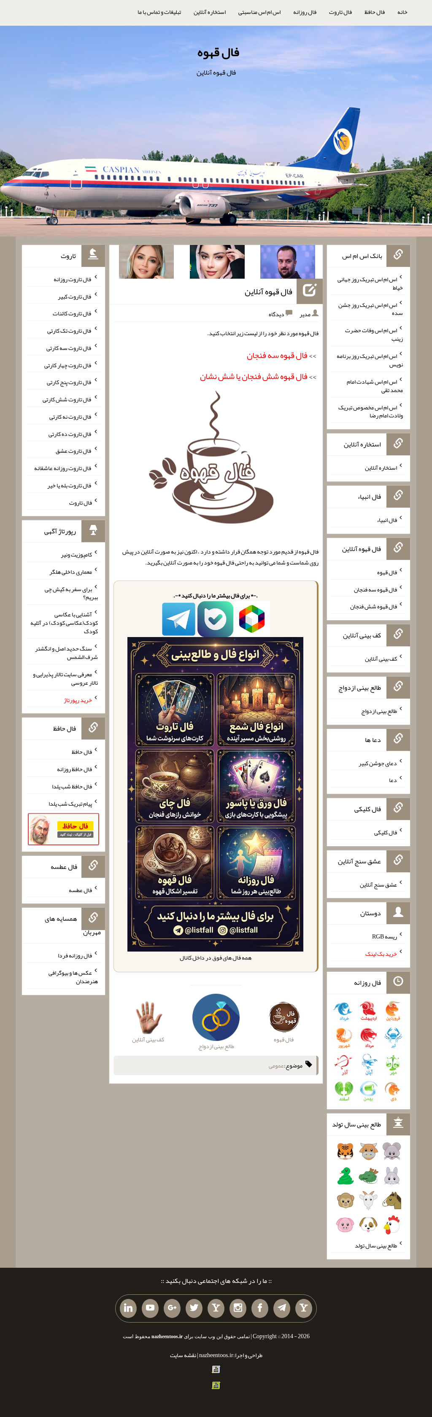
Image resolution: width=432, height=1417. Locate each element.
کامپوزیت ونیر (76, 554)
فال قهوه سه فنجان (375, 589)
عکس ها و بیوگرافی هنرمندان (73, 977)
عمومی (276, 1065)
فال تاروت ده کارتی (70, 433)
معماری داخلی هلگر (70, 572)
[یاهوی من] (303, 1308)
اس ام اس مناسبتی (259, 12)
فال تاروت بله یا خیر (69, 485)
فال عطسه (80, 889)
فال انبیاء (387, 520)
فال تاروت (340, 12)
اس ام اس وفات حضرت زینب (374, 334)
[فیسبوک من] (259, 1308)
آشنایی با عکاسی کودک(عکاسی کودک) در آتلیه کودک (64, 622)
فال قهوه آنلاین (268, 291)
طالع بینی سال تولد (376, 1245)
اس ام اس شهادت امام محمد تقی (375, 386)
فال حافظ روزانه (74, 769)
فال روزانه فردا (75, 955)
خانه (402, 12)
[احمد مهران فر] (287, 263)
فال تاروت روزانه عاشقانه (63, 468)
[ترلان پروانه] (217, 263)
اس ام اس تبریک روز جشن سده (370, 308)
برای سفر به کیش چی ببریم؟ (71, 593)
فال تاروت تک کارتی (69, 330)
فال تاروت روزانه (73, 279)
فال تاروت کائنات (72, 313)
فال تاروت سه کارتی (69, 348)
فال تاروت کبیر (75, 296)
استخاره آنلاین (210, 12)
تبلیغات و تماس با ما (159, 12)
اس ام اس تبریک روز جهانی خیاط (370, 283)
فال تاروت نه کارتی (70, 416)
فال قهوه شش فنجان (373, 606)
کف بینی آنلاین (381, 658)
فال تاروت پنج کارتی (69, 382)
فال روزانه (304, 12)
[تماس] (216, 1308)
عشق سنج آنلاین (378, 884)
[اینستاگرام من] (238, 1308)
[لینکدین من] (128, 1308)
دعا (393, 780)
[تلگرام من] (281, 1308)
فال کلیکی (385, 832)
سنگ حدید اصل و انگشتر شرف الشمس (66, 653)
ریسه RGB (384, 936)
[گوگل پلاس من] (172, 1308)
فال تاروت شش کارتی (67, 399)
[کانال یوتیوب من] (150, 1308)
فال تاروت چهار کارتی (68, 365)
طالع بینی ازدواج (379, 711)
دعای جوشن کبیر (378, 763)
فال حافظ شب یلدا (72, 786)
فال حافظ (374, 12)
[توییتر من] (194, 1308)
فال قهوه (218, 52)
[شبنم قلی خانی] (146, 263)
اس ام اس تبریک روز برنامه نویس (370, 360)
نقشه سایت (183, 1355)
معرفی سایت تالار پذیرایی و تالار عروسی (65, 678)
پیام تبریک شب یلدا (70, 803)
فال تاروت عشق (74, 451)
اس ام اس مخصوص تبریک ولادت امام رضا (370, 411)
